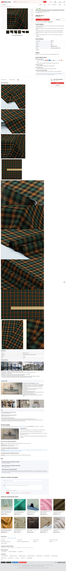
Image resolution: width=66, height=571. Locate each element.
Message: (4, 485)
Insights (52, 565)
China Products (19, 565)
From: (5, 480)
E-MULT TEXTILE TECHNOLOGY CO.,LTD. (43, 11)
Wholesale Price (38, 565)
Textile (4, 6)
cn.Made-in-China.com (41, 566)
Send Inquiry (43, 19)
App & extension (54, 4)
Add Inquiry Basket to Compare (18, 35)
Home (2, 6)
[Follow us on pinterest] (63, 562)
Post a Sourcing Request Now (26, 492)
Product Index (48, 565)
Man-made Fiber (20, 551)
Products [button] (15, 1)
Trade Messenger (15, 562)
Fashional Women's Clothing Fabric (6, 541)
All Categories (4, 4)
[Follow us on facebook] (58, 562)
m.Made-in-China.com (35, 566)
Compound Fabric (4, 551)
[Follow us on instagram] (60, 562)
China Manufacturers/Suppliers (26, 565)
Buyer (44, 4)
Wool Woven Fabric (47, 555)
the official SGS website (22, 426)
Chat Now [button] (58, 19)
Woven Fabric (51, 541)
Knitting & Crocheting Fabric (12, 551)
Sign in (64, 2)
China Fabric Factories (5, 555)
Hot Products (14, 565)
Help (49, 4)
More (1, 559)
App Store (3, 562)
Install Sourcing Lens (23, 562)
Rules (64, 4)
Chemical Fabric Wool (54, 555)
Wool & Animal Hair (9, 6)
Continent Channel (43, 565)
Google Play (9, 562)
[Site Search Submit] (45, 2)
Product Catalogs (13, 538)
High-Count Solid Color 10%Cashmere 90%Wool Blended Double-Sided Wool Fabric (6, 530)
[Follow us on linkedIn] (64, 562)
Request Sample (50, 21)
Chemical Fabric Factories (31, 555)
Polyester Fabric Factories (13, 555)
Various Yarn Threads (4, 543)
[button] (42, 1)
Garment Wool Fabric (39, 555)
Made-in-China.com (29, 566)
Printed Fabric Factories (22, 555)
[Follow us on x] (59, 562)
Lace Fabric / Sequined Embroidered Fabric (23, 541)
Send (7, 492)
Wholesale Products (33, 565)
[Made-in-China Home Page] (6, 2)
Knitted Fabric (35, 541)
